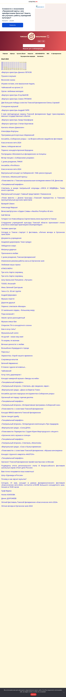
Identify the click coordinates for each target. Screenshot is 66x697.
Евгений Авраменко (9, 363)
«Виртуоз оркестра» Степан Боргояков (17, 123)
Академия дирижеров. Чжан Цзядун (16, 242)
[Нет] (64, 692)
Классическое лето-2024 (11, 142)
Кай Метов (5, 215)
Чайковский (6, 371)
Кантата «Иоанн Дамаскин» (12, 127)
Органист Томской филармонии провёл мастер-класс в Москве (27, 462)
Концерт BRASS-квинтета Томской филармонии (21, 412)
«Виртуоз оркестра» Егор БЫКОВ (14, 95)
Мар (8, 62)
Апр (10, 62)
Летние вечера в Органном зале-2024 (17, 506)
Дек (26, 63)
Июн (14, 62)
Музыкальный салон (9, 333)
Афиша (12, 53)
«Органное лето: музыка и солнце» (15, 435)
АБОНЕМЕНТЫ (40, 53)
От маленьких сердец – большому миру (18, 310)
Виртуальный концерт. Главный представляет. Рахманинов (26, 194)
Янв (4, 62)
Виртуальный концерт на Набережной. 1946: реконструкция (26, 173)
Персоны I (5, 352)
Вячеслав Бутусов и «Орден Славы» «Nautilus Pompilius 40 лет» (27, 211)
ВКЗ (48, 53)
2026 (2, 62)
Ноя (24, 63)
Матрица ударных (8, 249)
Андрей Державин (9, 295)
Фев (6, 62)
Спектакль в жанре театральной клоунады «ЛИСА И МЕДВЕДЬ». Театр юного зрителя (33, 189)
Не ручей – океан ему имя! (12, 337)
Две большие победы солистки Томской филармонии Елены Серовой (30, 102)
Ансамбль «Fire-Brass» (10, 165)
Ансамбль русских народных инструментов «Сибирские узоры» (27, 393)
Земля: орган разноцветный (13, 318)
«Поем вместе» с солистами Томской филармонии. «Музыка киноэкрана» (32, 450)
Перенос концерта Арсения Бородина (17, 150)
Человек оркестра (8, 228)
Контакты (40, 56)
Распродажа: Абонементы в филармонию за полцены (23, 154)
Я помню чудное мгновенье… (13, 367)
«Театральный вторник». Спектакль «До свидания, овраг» (25, 386)
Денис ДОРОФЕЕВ (8, 498)
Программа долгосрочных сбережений (17, 135)
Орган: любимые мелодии (12, 91)
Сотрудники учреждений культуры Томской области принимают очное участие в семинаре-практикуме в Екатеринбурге (33, 223)
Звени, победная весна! (11, 146)
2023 (2, 65)
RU (43, 41)
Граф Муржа (6, 491)
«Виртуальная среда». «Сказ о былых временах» (21, 447)
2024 (2, 64)
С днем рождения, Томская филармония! (18, 257)
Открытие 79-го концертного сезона (16, 325)
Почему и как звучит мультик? (13, 479)
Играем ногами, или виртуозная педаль (18, 83)
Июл (17, 62)
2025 (2, 63)
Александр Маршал (9, 207)
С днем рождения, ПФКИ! (11, 161)
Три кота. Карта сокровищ (12, 272)
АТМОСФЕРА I (7, 268)
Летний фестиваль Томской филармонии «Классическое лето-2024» (29, 502)
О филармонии (56, 53)
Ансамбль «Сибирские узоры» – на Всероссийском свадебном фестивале (31, 139)
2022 (2, 67)
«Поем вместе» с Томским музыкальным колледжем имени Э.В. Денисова (32, 180)
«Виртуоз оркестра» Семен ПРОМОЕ (16, 99)
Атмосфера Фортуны (9, 131)
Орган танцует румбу (10, 416)
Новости (30, 53)
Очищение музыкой (9, 106)
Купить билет (21, 53)
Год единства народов (28, 56)
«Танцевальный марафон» (12, 184)
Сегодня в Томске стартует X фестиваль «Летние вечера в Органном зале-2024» (33, 233)
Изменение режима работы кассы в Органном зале (22, 261)
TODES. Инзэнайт (8, 283)
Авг (18, 62)
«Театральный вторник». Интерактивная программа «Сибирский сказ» (30, 405)
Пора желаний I (7, 314)
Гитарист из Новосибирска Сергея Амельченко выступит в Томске (28, 219)
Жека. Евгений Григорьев (12, 287)
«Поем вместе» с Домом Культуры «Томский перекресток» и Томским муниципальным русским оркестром (33, 199)
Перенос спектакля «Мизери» (13, 306)
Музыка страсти (7, 299)
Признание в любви (9, 253)
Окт (22, 63)
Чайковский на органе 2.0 (12, 87)
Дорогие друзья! (8, 302)
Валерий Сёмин (8, 203)
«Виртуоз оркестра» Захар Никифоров (17, 120)
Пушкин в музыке (8, 76)
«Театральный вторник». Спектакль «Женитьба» (21, 443)
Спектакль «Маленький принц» (14, 177)
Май (12, 62)
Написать (13, 25)
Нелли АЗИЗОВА (8, 494)
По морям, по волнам (10, 340)
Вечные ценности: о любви (12, 344)
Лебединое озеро (8, 246)
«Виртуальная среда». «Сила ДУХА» (16, 428)
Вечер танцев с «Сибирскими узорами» (17, 158)
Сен (20, 63)
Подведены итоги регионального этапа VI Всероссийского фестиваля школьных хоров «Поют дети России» (33, 466)
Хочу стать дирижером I (11, 374)
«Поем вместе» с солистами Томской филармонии (22, 409)
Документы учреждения (11, 238)
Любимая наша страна (10, 264)
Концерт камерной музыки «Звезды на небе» (20, 378)
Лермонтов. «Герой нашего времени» (17, 355)
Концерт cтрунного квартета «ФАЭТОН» (17, 454)
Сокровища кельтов (9, 359)
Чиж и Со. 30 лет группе (11, 291)
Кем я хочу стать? (8, 329)
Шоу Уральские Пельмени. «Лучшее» (16, 280)
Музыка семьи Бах (9, 321)
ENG (39, 41)
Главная (5, 53)
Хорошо (33, 694)
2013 (2, 69)
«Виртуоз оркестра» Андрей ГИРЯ (15, 110)
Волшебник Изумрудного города (15, 348)
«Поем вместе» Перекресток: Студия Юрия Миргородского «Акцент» (29, 431)
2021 (2, 68)
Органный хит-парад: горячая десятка (17, 397)
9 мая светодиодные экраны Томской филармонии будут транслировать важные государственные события (33, 115)
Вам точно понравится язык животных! (17, 471)
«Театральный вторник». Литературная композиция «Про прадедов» (30, 424)
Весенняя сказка (8, 80)
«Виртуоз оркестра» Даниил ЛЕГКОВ (16, 72)
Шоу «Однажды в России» (12, 475)
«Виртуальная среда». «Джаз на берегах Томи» (20, 390)
